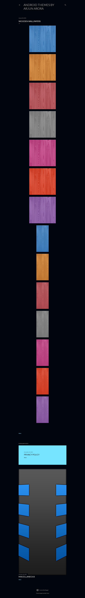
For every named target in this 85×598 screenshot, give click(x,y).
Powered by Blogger (44, 590)
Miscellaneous (27, 576)
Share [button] (20, 433)
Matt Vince (46, 593)
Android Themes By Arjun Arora (39, 6)
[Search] (65, 4)
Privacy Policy (32, 454)
